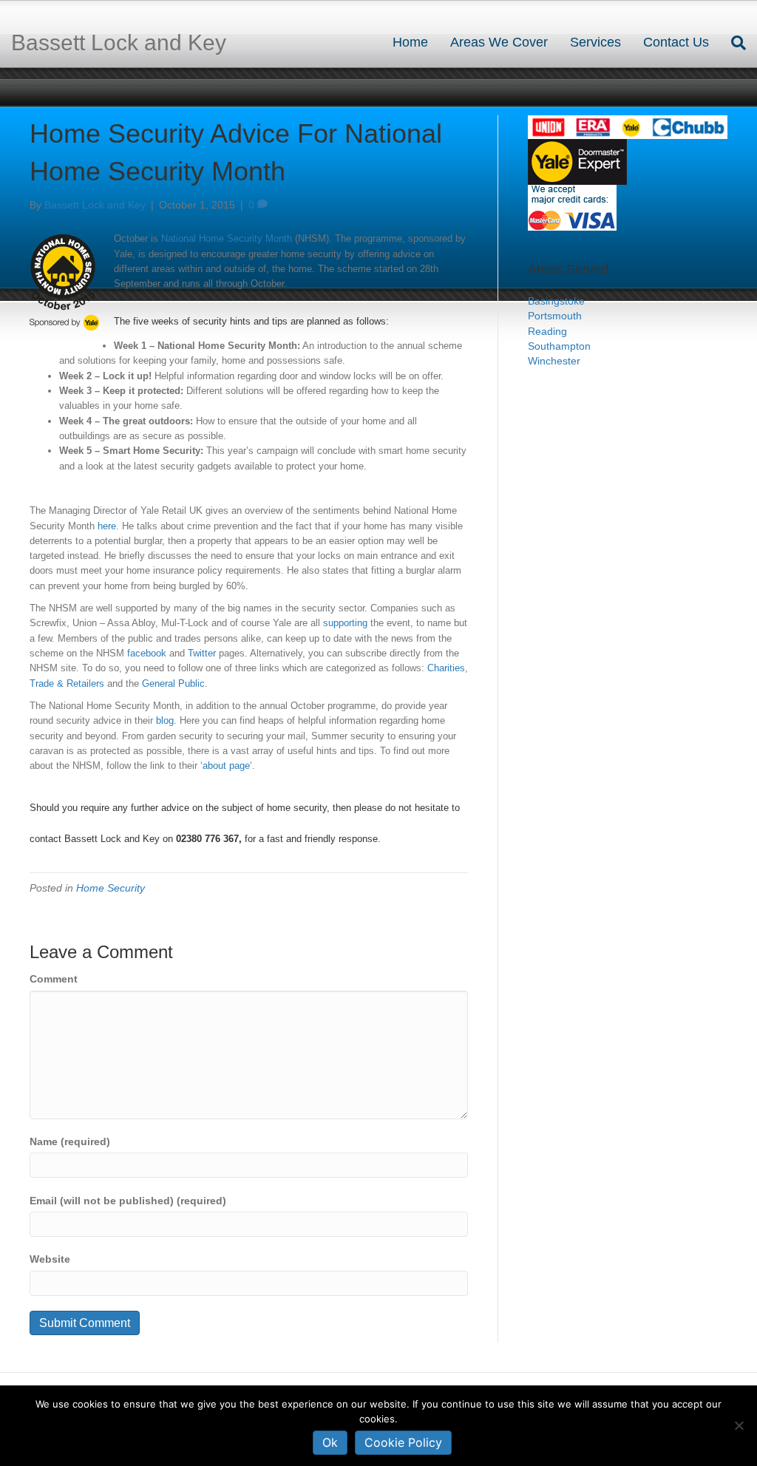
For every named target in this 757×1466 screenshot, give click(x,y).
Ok (330, 1442)
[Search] (733, 43)
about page (226, 765)
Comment (54, 979)
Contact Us (676, 42)
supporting (345, 622)
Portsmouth (555, 316)
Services (595, 42)
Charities (446, 667)
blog (165, 720)
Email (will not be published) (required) (128, 1201)
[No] (738, 1425)
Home (410, 42)
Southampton (559, 346)
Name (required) (70, 1141)
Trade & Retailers (67, 683)
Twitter (202, 653)
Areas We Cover (499, 42)
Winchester (554, 361)
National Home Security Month (226, 238)
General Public (173, 683)
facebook (146, 653)
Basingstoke (556, 301)
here (107, 526)
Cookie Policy (403, 1442)
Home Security (110, 888)
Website (50, 1259)
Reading (547, 331)
